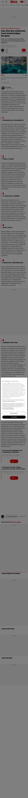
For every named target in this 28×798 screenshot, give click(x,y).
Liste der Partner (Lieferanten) (8, 408)
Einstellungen (14, 413)
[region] (14, 399)
